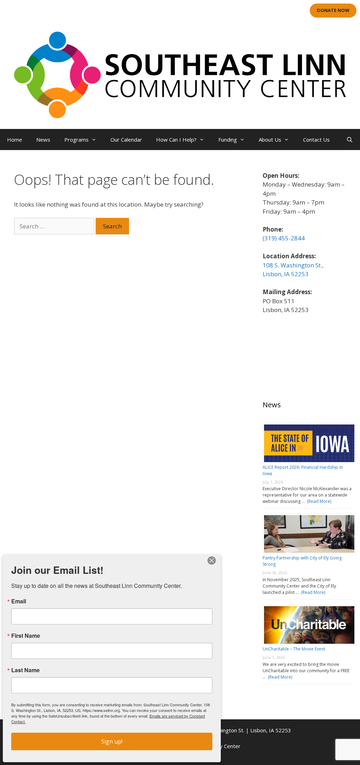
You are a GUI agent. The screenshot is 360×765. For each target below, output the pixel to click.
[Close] (212, 560)
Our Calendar (126, 139)
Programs (76, 139)
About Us (270, 139)
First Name (25, 635)
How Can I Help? (176, 139)
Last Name (25, 670)
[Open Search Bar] (349, 139)
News (43, 139)
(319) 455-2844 (284, 238)
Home (14, 139)
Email (18, 601)
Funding (227, 139)
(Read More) (318, 501)
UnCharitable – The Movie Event (294, 649)
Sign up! (111, 741)
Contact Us (316, 139)
